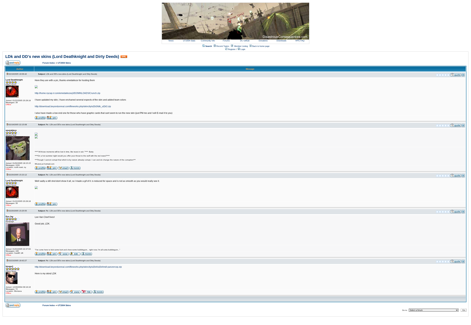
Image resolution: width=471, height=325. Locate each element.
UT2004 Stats (189, 41)
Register (231, 49)
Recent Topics (222, 46)
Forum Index (49, 63)
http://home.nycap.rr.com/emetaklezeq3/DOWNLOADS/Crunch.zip (67, 93)
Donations (263, 41)
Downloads (281, 41)
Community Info (208, 41)
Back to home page (261, 46)
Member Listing (241, 46)
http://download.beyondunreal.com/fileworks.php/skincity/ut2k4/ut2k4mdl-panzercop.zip (78, 267)
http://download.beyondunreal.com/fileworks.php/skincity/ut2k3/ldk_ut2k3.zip (73, 106)
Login (242, 49)
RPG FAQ (299, 41)
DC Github (244, 41)
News (171, 41)
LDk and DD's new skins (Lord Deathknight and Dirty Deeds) (62, 56)
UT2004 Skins (64, 63)
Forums (226, 41)
